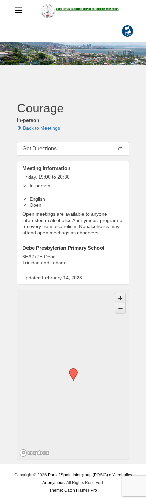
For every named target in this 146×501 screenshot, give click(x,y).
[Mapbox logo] (34, 453)
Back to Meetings (41, 128)
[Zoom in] (120, 298)
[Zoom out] (120, 308)
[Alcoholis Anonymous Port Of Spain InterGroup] (73, 53)
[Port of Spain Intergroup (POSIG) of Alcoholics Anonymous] (79, 11)
